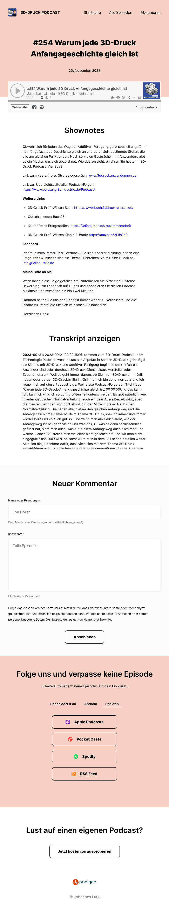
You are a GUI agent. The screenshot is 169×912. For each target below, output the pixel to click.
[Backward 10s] (42, 97)
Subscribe (20, 107)
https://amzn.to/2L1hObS (108, 235)
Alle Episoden (120, 12)
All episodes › (146, 107)
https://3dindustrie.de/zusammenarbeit (100, 226)
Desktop (112, 704)
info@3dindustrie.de (38, 263)
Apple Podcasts (88, 722)
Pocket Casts (89, 739)
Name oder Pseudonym (24, 500)
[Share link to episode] (128, 97)
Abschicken (85, 637)
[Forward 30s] (47, 97)
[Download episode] (118, 97)
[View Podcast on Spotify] (42, 107)
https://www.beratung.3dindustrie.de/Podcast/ (59, 189)
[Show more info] (123, 97)
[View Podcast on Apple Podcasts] (34, 107)
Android (90, 704)
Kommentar (15, 534)
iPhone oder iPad (62, 704)
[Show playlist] (134, 97)
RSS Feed (88, 774)
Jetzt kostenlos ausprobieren (84, 851)
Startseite (92, 12)
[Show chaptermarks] (112, 97)
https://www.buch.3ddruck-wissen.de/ (103, 207)
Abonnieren (151, 12)
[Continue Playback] (17, 90)
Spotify (89, 756)
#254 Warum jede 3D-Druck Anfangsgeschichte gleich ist (77, 89)
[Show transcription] (139, 97)
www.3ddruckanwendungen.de (112, 175)
